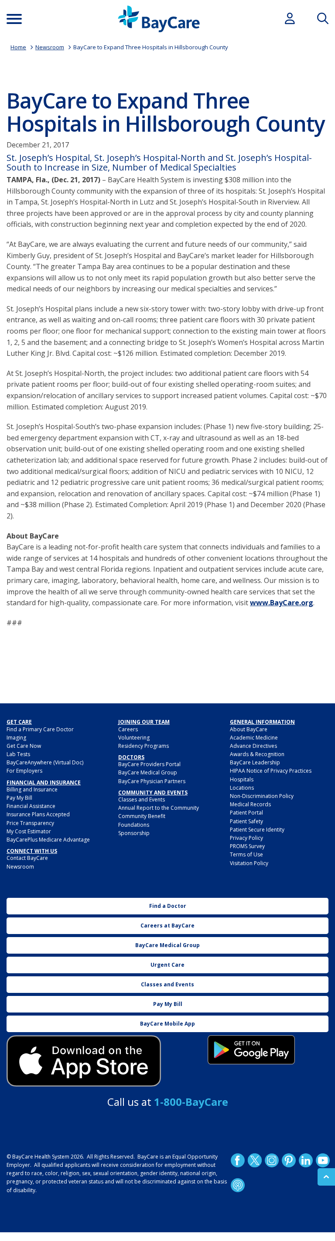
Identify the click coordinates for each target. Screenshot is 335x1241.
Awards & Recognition (257, 754)
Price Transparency (30, 823)
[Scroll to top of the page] (326, 1177)
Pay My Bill (19, 797)
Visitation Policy (249, 863)
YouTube (323, 1160)
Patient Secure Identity (257, 829)
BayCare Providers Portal (149, 764)
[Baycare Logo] (159, 19)
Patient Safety (246, 821)
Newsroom (49, 47)
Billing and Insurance (32, 789)
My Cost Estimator (29, 831)
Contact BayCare (27, 858)
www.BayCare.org (281, 602)
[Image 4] (251, 1049)
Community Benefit (141, 816)
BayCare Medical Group (147, 772)
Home (18, 47)
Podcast (238, 1185)
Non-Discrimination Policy (262, 796)
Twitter (255, 1160)
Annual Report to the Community (158, 807)
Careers (128, 729)
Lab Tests (18, 754)
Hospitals (241, 779)
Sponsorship (134, 833)
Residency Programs (143, 746)
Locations (242, 787)
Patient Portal (246, 812)
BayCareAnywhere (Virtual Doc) (45, 762)
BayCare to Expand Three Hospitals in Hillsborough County (150, 47)
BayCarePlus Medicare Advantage (48, 839)
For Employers (24, 770)
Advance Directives (253, 746)
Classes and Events (141, 799)
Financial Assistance (31, 806)
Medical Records (250, 804)
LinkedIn (306, 1160)
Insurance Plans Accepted (38, 814)
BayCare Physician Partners (151, 781)
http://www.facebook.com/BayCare (238, 1160)
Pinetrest (289, 1160)
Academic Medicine (254, 737)
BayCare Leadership (255, 762)
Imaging (16, 737)
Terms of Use (246, 854)
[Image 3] (84, 1061)
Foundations (133, 824)
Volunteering (134, 737)
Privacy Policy (246, 838)
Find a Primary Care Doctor (40, 729)
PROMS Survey (247, 846)
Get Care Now (24, 746)
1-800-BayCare (191, 1101)
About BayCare (248, 729)
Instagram (272, 1160)
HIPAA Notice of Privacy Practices (270, 770)
